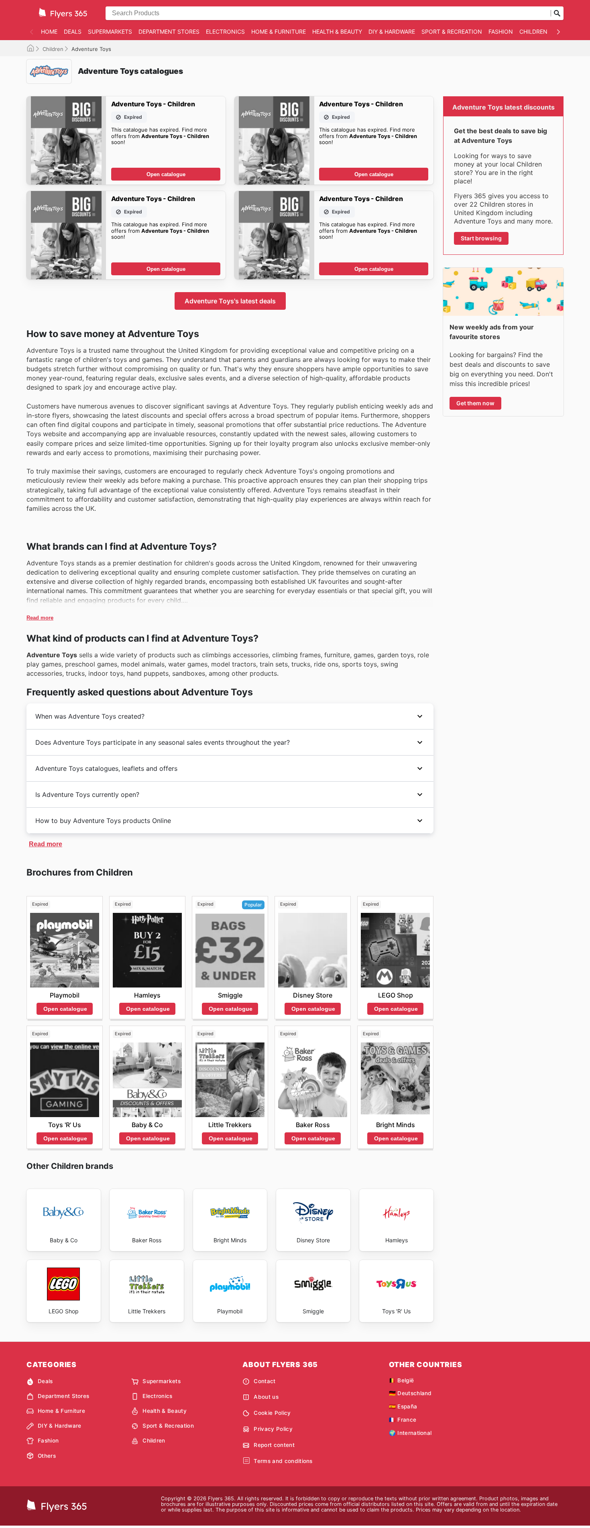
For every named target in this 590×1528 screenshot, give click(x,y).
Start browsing (481, 238)
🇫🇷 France (403, 1419)
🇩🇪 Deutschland (410, 1393)
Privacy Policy (273, 1429)
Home (49, 31)
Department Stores (168, 31)
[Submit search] (557, 13)
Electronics (225, 31)
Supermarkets (110, 31)
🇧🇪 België (401, 1380)
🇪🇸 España (403, 1406)
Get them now (475, 403)
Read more (39, 618)
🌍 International (410, 1433)
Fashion (500, 31)
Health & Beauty (337, 31)
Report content (274, 1445)
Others (47, 1456)
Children (533, 31)
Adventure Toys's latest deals (230, 301)
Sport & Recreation (451, 31)
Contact (264, 1381)
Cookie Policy (272, 1413)
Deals (72, 31)
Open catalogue (165, 174)
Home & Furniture (278, 31)
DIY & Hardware (391, 31)
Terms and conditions (283, 1461)
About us (266, 1397)
